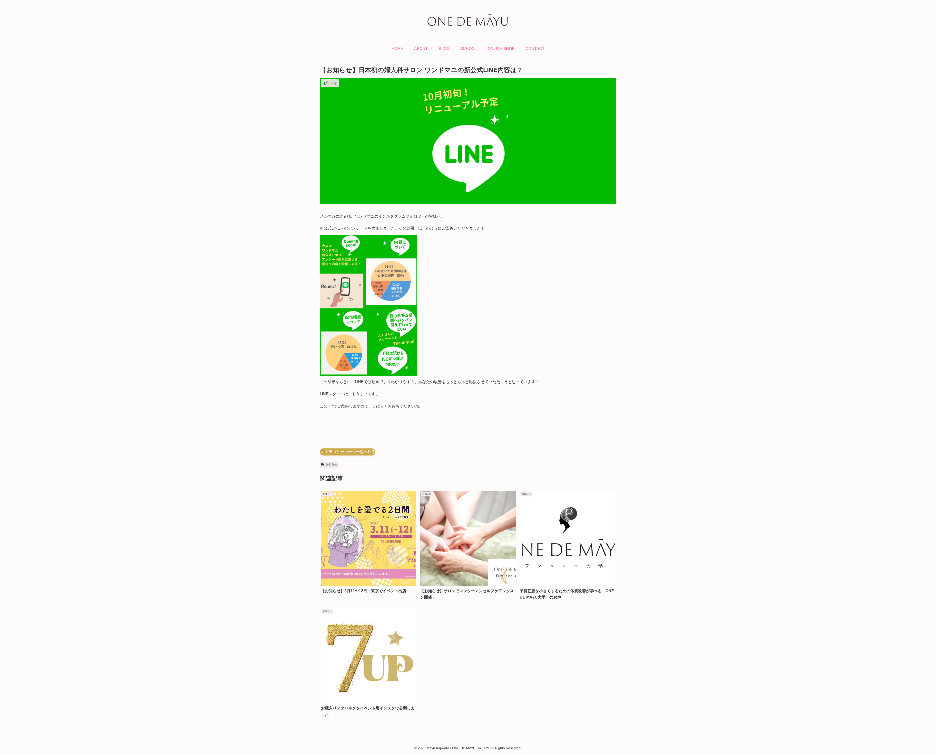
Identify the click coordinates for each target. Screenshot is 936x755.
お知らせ (331, 464)
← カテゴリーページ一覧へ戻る (347, 452)
